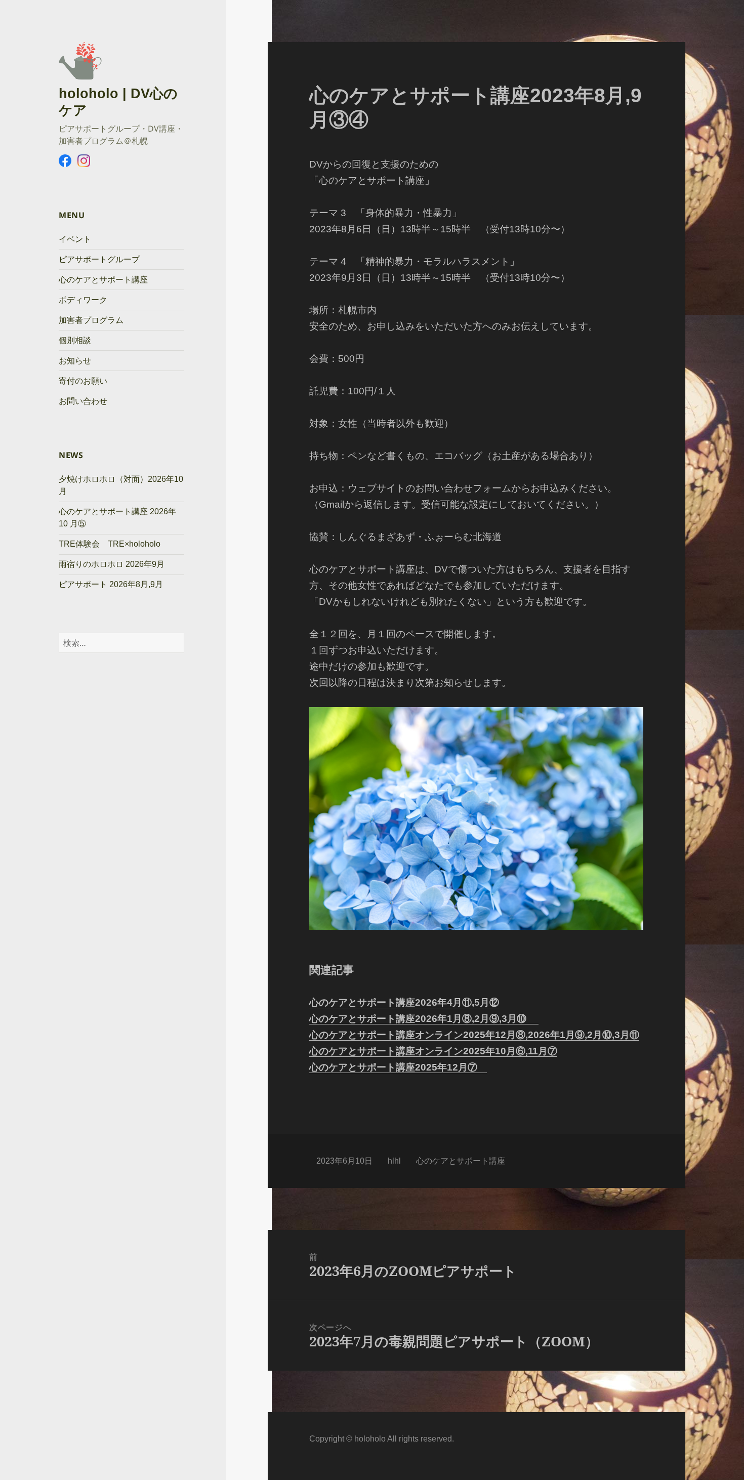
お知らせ (75, 360)
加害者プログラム (91, 320)
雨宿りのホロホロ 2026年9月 (111, 564)
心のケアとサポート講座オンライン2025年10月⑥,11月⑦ (433, 1051)
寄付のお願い (83, 381)
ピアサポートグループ (99, 259)
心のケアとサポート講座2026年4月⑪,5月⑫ (404, 1002)
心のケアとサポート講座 (103, 279)
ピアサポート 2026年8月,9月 (111, 584)
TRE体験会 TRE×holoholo (109, 544)
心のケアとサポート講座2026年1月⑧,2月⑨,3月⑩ (424, 1018)
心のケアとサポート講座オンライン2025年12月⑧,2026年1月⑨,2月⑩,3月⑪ (474, 1035)
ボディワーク (83, 300)
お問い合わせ (83, 401)
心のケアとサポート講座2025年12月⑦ (398, 1067)
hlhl (394, 1161)
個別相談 (75, 340)
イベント (75, 239)
